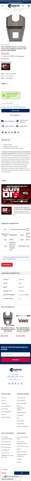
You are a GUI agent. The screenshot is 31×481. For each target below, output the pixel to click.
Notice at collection (7, 479)
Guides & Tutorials (22, 452)
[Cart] (29, 6)
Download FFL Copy (22, 446)
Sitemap (19, 462)
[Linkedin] (15, 132)
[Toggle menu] (2, 6)
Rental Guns (4, 409)
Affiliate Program (21, 412)
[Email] (5, 132)
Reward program (5, 447)
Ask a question (7, 264)
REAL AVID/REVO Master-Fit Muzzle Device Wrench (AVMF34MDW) (8, 329)
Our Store (3, 398)
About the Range (5, 406)
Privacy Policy (23, 421)
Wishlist (5, 469)
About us (3, 400)
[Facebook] (2, 132)
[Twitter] (12, 132)
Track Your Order (21, 398)
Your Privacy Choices (12, 476)
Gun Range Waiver (6, 411)
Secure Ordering (21, 400)
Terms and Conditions (23, 426)
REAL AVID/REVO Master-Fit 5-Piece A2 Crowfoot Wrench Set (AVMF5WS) (23, 329)
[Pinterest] (18, 132)
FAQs (18, 418)
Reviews (19, 459)
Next (29, 307)
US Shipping (20, 415)
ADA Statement (5, 450)
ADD (22, 473)
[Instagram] (12, 383)
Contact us (4, 403)
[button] (13, 56)
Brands (19, 449)
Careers (3, 414)
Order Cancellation (22, 403)
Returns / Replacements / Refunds (21, 407)
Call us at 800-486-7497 (15, 379)
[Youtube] (15, 383)
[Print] (9, 132)
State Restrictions (6, 444)
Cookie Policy (23, 424)
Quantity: (4, 83)
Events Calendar (5, 417)
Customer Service (6, 441)
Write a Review (5, 58)
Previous (25, 307)
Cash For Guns (5, 452)
